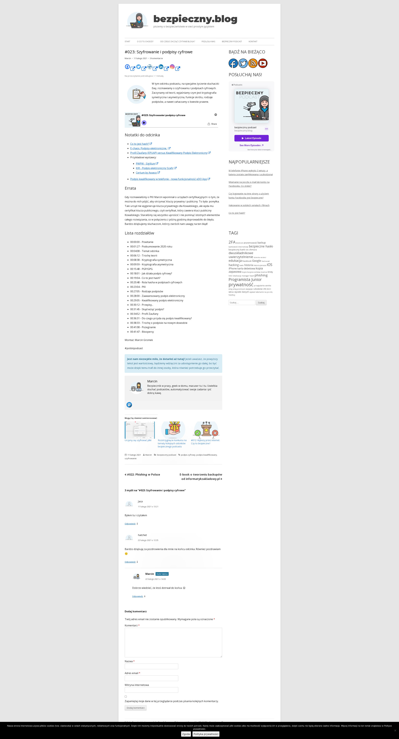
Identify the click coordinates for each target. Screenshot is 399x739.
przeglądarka (259, 286)
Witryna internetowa (137, 685)
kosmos (264, 272)
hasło (241, 265)
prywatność (241, 284)
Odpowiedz (130, 523)
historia (248, 265)
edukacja (235, 260)
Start (127, 41)
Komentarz (132, 625)
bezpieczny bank (237, 249)
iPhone (233, 268)
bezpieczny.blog (195, 19)
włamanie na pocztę (264, 292)
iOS (269, 264)
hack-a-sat (266, 261)
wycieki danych (241, 291)
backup (261, 242)
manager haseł (248, 276)
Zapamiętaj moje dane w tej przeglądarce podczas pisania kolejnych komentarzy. (172, 701)
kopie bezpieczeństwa (251, 272)
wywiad (252, 292)
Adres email (132, 673)
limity (270, 271)
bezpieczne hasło (261, 246)
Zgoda (186, 734)
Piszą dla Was (208, 41)
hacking (234, 265)
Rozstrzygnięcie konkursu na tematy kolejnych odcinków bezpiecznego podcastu (172, 443)
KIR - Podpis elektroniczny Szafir (156, 168)
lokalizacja (237, 276)
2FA (232, 242)
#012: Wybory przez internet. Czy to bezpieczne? (205, 442)
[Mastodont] (129, 405)
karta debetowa (246, 268)
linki (230, 276)
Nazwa (130, 661)
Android (239, 243)
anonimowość (250, 242)
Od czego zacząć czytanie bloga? (177, 41)
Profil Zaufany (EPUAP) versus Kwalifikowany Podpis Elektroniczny (170, 153)
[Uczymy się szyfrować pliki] (140, 430)
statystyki (249, 289)
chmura (253, 249)
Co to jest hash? (237, 212)
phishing (261, 275)
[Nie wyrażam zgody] (395, 730)
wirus (231, 291)
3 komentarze (156, 58)
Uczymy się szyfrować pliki (138, 440)
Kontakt (253, 41)
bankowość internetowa (238, 247)
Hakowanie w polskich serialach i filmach (249, 205)
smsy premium (239, 289)
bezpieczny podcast (166, 454)
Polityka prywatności (206, 734)
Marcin (128, 58)
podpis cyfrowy (188, 454)
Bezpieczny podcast (232, 41)
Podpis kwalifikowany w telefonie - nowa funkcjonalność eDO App (170, 179)
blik (247, 250)
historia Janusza (260, 265)
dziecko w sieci (260, 257)
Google (256, 261)
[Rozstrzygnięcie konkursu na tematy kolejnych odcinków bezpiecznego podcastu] (173, 430)
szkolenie (258, 288)
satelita (268, 286)
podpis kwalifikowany (206, 454)
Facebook (247, 261)
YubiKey (232, 295)
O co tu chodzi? (145, 41)
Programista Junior (245, 279)
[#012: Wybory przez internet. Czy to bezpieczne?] (206, 430)
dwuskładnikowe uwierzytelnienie (241, 255)
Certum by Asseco (148, 172)
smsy (230, 289)
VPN (264, 289)
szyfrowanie (131, 458)
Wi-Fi (269, 289)
